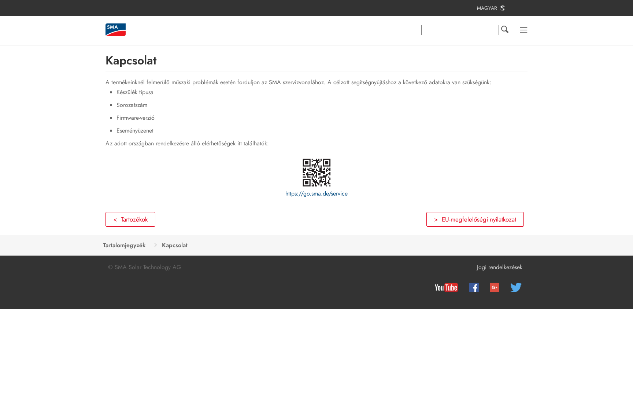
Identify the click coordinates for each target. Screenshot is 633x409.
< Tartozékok (130, 219)
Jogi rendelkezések (499, 267)
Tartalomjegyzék (124, 245)
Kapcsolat (175, 245)
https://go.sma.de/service (316, 193)
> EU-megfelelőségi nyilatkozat (475, 219)
